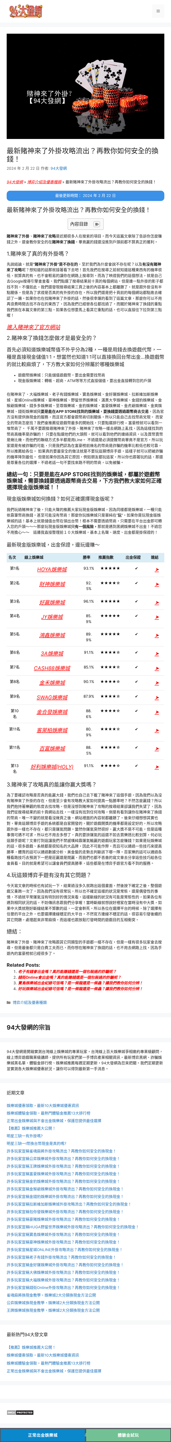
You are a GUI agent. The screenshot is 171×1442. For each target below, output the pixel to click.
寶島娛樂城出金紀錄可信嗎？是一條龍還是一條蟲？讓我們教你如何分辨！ (80, 983)
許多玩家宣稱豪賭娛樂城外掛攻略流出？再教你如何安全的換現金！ (63, 1219)
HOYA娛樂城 (52, 569)
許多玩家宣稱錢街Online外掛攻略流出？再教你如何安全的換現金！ (63, 1287)
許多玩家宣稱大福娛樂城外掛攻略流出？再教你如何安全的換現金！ (63, 1280)
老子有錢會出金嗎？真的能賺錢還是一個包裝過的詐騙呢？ (67, 971)
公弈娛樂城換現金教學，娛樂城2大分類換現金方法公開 (53, 1303)
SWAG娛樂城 (52, 697)
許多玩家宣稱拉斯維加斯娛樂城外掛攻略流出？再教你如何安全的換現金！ (69, 1204)
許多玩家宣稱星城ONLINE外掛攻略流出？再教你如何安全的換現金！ (65, 1250)
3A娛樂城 (52, 653)
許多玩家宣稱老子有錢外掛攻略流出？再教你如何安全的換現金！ (61, 1257)
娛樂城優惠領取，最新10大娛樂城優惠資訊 (43, 1105)
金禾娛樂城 (52, 683)
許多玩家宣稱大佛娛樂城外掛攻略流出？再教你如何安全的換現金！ (63, 1272)
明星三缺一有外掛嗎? (25, 1136)
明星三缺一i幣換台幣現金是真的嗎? (36, 1143)
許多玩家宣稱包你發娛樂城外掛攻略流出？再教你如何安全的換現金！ (65, 1212)
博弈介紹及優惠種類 (44, 182)
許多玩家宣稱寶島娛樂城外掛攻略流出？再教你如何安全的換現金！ (63, 1234)
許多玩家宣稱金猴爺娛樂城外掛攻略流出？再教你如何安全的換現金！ (65, 1189)
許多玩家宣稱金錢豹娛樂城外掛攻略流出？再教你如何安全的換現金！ (65, 1196)
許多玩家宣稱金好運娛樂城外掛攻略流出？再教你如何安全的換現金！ (65, 1265)
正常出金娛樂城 (43, 1435)
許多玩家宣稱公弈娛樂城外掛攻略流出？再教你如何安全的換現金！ (63, 1158)
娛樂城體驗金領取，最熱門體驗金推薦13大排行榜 (48, 1113)
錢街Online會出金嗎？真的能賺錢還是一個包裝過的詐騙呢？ (69, 977)
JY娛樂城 (52, 617)
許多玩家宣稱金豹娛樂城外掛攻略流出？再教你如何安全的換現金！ (63, 1181)
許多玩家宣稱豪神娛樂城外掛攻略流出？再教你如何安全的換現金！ (63, 1242)
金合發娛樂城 (52, 712)
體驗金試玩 (128, 1435)
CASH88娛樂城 (52, 668)
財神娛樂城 (52, 584)
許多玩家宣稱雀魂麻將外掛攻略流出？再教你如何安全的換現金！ (61, 1151)
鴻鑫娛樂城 (52, 635)
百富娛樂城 (52, 748)
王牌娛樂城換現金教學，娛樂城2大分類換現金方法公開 (53, 1310)
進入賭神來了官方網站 (33, 327)
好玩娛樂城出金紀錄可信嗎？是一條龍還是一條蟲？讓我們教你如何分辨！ (80, 989)
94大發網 (15, 182)
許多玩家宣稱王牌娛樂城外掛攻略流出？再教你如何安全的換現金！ (63, 1166)
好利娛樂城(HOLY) (52, 767)
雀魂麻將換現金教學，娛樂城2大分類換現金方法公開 (51, 1295)
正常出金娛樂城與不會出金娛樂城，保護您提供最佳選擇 (54, 1121)
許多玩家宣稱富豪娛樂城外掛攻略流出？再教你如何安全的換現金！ (63, 1174)
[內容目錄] (97, 224)
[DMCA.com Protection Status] (20, 1414)
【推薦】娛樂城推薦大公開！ (31, 1128)
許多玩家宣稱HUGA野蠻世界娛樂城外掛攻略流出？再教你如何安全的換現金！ (73, 1227)
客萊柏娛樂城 (52, 730)
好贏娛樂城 (52, 602)
